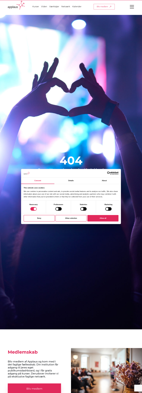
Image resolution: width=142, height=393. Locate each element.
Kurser (35, 6)
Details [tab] (71, 180)
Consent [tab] (37, 180)
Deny (39, 218)
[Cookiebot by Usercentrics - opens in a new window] (108, 173)
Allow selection (71, 218)
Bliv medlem (102, 7)
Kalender (76, 6)
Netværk (65, 6)
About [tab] (104, 180)
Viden (44, 6)
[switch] (58, 209)
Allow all (103, 218)
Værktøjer (54, 6)
